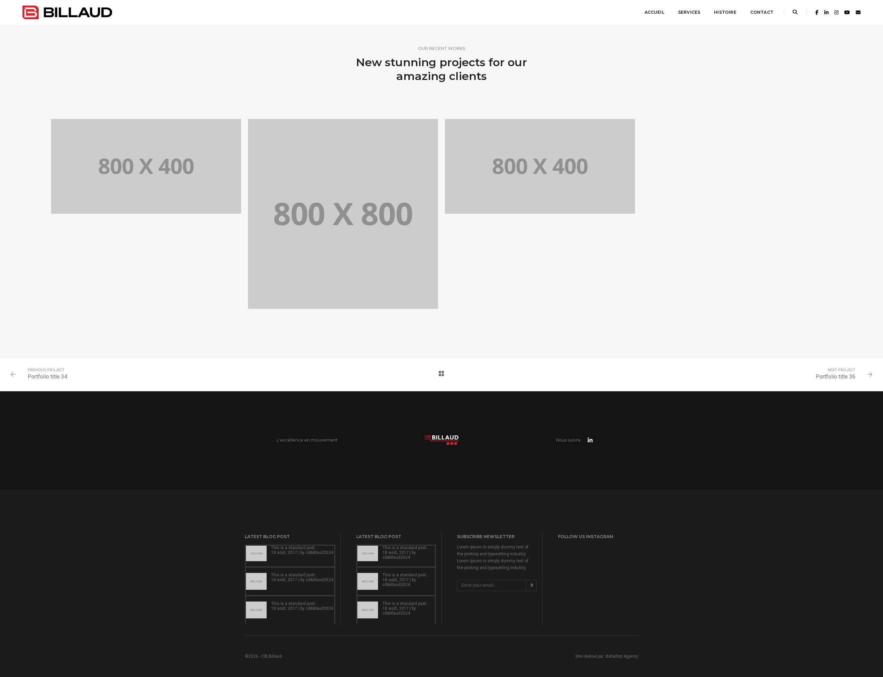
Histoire (725, 12)
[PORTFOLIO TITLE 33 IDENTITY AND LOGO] (540, 166)
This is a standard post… (294, 547)
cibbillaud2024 (319, 552)
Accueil (654, 12)
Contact (761, 12)
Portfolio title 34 (47, 376)
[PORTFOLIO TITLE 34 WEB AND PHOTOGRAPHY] (343, 214)
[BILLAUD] (67, 12)
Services (689, 12)
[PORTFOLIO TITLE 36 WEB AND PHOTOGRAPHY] (146, 166)
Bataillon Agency (622, 656)
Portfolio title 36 (835, 376)
